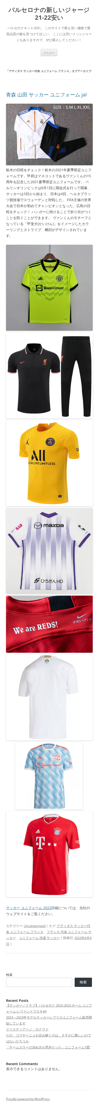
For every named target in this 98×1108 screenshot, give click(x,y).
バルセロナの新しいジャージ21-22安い (49, 13)
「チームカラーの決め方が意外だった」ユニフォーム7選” (48, 1047)
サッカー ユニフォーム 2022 (28, 907)
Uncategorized (34, 926)
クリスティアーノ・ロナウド (27, 1029)
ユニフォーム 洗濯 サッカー (39, 938)
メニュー (49, 52)
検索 (9, 974)
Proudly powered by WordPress (28, 1099)
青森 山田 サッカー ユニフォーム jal (46, 94)
